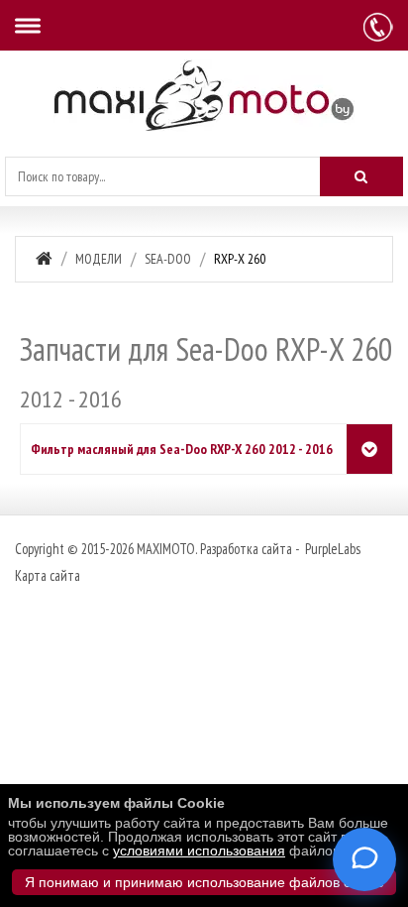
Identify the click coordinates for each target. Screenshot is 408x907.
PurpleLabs (331, 548)
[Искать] (361, 176)
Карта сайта (47, 575)
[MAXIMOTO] (204, 95)
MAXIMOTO (166, 548)
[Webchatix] (364, 859)
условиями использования (199, 850)
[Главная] (44, 258)
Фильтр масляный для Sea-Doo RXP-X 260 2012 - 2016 (182, 449)
